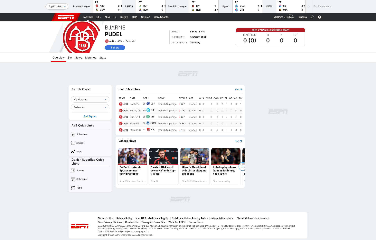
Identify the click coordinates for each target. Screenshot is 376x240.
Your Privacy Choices (110, 222)
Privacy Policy (124, 218)
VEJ (153, 129)
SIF (153, 110)
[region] (180, 114)
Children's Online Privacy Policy (190, 218)
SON (153, 123)
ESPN (66, 17)
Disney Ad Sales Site (153, 222)
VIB (152, 116)
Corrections (196, 222)
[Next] (309, 6)
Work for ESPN (176, 222)
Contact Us (131, 222)
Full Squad (90, 116)
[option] (132, 166)
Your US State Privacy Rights (152, 218)
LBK (153, 103)
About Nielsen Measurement (253, 218)
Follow (115, 47)
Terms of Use (105, 218)
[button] (312, 17)
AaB (111, 41)
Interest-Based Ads (222, 218)
